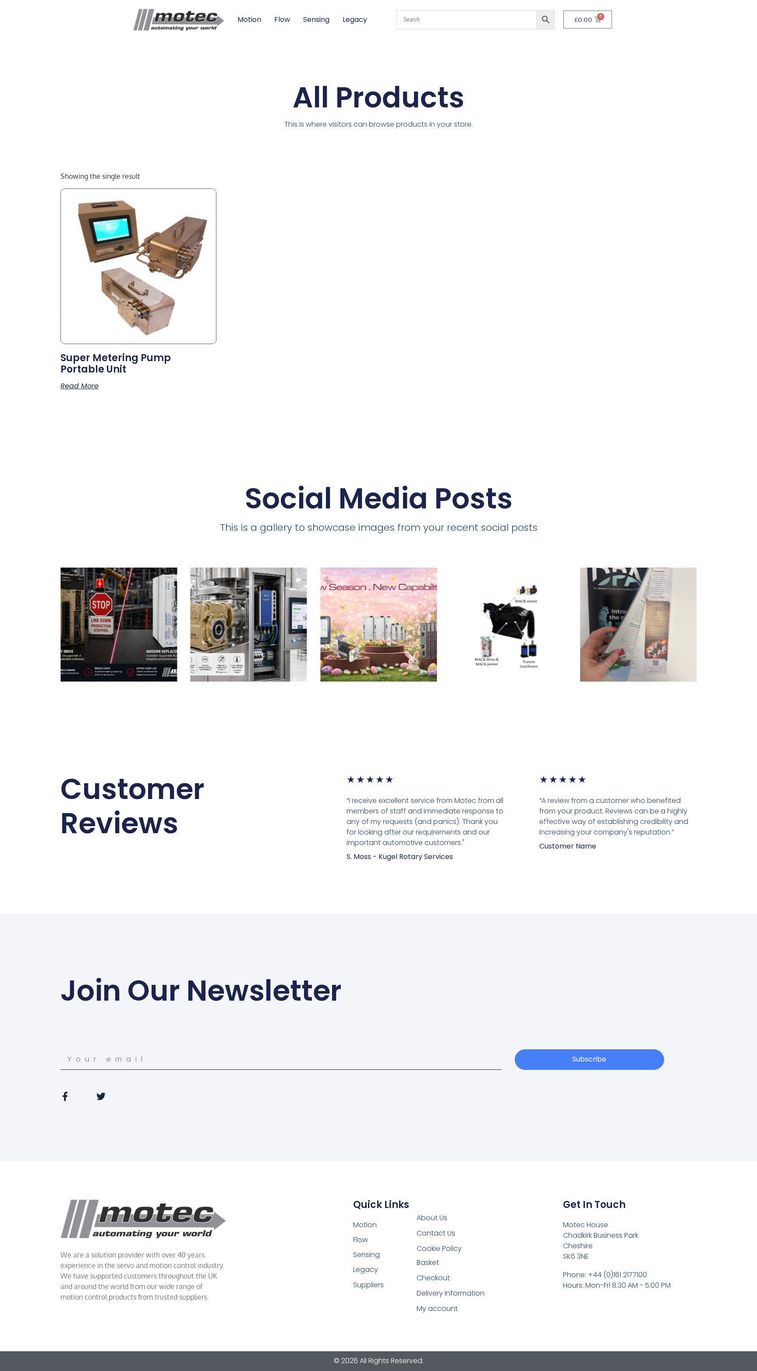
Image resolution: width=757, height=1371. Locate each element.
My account (437, 1309)
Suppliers (368, 1285)
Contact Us (436, 1233)
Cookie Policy (439, 1248)
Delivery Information (451, 1293)
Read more (79, 386)
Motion (249, 19)
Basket (428, 1262)
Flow (282, 19)
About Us (432, 1218)
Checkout (433, 1278)
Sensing (316, 19)
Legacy (355, 19)
